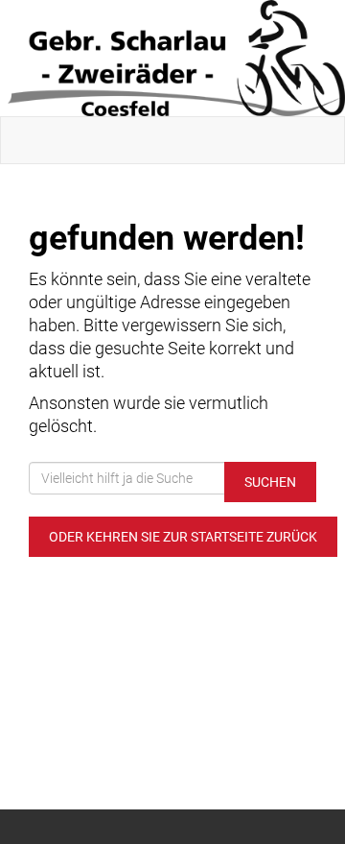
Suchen (270, 482)
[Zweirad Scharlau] (176, 58)
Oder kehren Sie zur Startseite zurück (183, 536)
